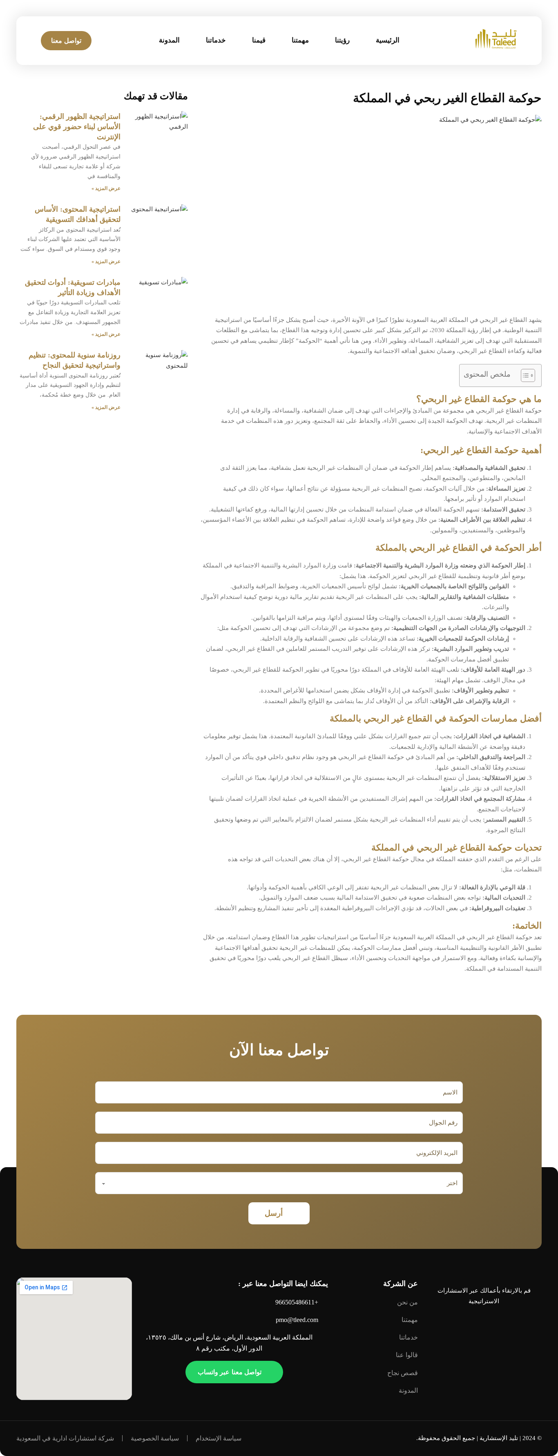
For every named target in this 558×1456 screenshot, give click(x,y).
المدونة (169, 40)
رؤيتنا (342, 40)
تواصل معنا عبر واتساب (230, 1372)
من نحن (407, 1302)
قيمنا (259, 40)
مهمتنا (300, 40)
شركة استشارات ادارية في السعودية (65, 1438)
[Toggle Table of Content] (524, 375)
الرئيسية (388, 40)
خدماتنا (216, 40)
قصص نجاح (402, 1372)
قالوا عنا (407, 1354)
